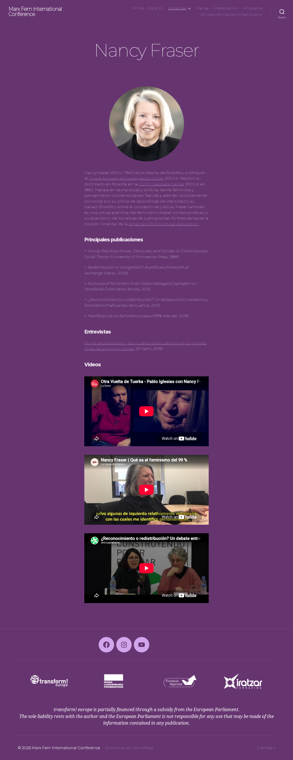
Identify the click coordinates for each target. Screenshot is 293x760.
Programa (253, 8)
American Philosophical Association (164, 224)
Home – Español (147, 8)
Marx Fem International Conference (35, 11)
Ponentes (177, 8)
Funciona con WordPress (129, 747)
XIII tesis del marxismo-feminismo (231, 14)
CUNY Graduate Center (161, 184)
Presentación (226, 8)
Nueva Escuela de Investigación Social (126, 178)
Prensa (202, 8)
